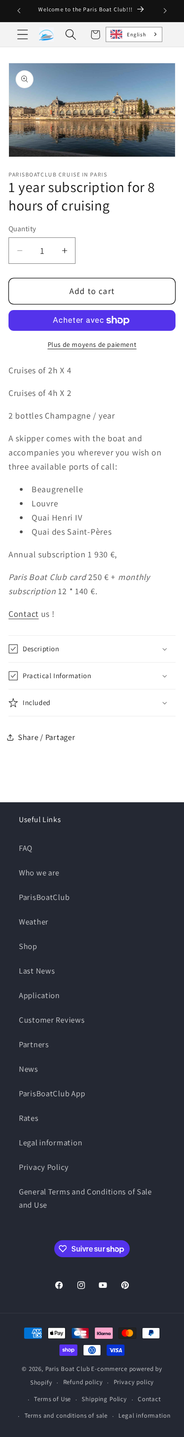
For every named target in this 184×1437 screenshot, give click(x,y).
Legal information (50, 1142)
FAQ (26, 848)
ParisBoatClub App (52, 1093)
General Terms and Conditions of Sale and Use (85, 1198)
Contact (23, 613)
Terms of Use (52, 1399)
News (28, 1069)
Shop (28, 946)
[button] (22, 34)
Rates (29, 1118)
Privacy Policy (44, 1167)
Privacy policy (134, 1382)
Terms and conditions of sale (66, 1416)
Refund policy (83, 1382)
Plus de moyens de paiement (92, 344)
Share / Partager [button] (46, 737)
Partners (34, 1044)
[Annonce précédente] (18, 10)
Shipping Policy (104, 1399)
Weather (34, 921)
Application (39, 995)
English (136, 34)
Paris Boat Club (67, 1369)
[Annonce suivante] (165, 10)
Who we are (39, 872)
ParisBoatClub (44, 897)
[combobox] (134, 34)
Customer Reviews (52, 1020)
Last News (37, 971)
